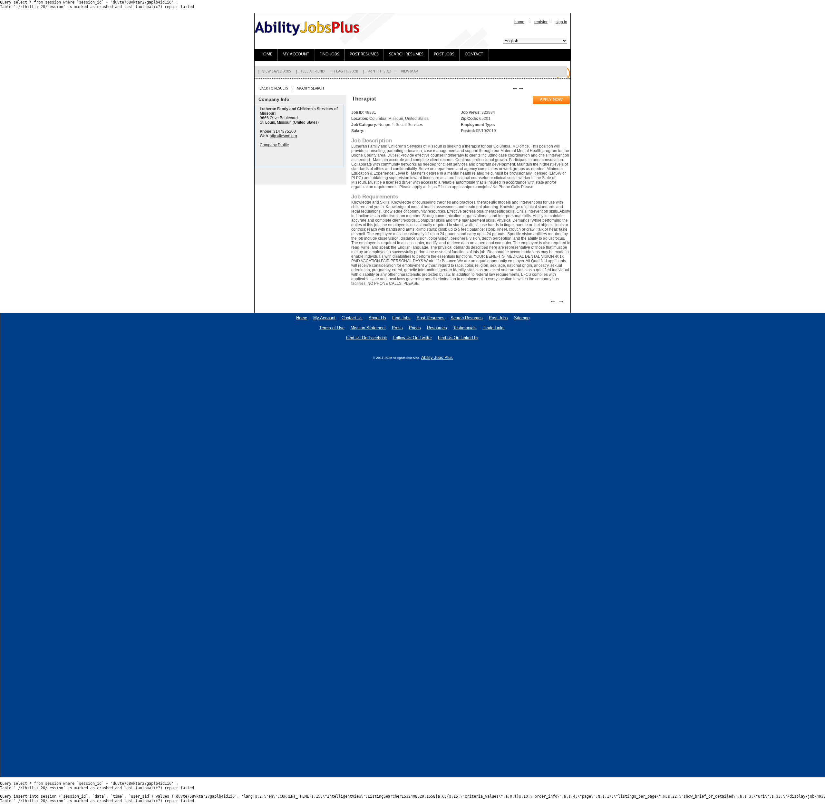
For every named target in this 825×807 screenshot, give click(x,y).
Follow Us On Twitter (412, 337)
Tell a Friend (313, 71)
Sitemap (521, 317)
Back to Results (273, 89)
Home (519, 22)
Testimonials (465, 327)
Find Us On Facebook (366, 337)
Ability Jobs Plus (437, 357)
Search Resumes (406, 54)
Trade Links (494, 327)
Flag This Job (346, 71)
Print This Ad (379, 71)
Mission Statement (368, 327)
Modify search (310, 89)
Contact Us (352, 317)
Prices (415, 327)
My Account (296, 54)
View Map (409, 71)
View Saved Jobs (276, 71)
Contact (474, 54)
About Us (377, 317)
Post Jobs (444, 54)
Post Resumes (364, 54)
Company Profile (274, 145)
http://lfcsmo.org (283, 136)
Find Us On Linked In (458, 337)
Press (397, 327)
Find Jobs (329, 54)
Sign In (561, 22)
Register (541, 22)
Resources (437, 327)
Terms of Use (332, 327)
